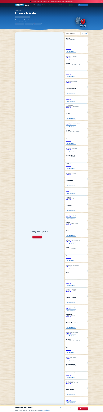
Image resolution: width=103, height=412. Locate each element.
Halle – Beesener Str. (70, 347)
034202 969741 (68, 216)
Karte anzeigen (37, 237)
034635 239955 (68, 124)
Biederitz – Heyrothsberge (71, 163)
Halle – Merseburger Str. (70, 364)
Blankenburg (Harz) (69, 180)
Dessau (67, 230)
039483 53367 (68, 141)
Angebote (44, 4)
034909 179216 (68, 40)
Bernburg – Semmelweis (70, 155)
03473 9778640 (68, 82)
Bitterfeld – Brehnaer (70, 172)
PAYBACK (61, 4)
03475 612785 (68, 258)
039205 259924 (68, 57)
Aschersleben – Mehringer (71, 88)
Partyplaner (55, 4)
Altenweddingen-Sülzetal (71, 55)
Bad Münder (68, 130)
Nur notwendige (65, 408)
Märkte (39, 4)
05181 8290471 (68, 49)
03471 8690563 (68, 157)
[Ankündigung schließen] (101, 1)
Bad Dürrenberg (69, 96)
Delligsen (68, 222)
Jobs (71, 4)
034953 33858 (68, 308)
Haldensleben (68, 339)
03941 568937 (68, 333)
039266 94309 (68, 266)
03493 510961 (68, 174)
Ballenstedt (68, 138)
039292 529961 (68, 166)
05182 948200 (68, 316)
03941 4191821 (68, 325)
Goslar (67, 280)
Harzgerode (68, 397)
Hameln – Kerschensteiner (71, 372)
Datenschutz (44, 237)
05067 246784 (68, 191)
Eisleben (67, 255)
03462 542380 (68, 99)
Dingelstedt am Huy (70, 239)
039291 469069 (68, 199)
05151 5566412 (68, 375)
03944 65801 (68, 182)
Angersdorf (68, 63)
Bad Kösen (68, 113)
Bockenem (68, 188)
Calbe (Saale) (68, 197)
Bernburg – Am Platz (70, 147)
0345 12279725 (68, 350)
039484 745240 (68, 400)
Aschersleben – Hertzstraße (71, 80)
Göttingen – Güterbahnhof (71, 297)
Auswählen (73, 408)
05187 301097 (68, 224)
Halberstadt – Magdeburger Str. (72, 322)
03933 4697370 (68, 274)
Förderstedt (68, 264)
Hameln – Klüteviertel (70, 381)
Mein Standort (84, 33)
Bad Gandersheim (69, 105)
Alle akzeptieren (82, 408)
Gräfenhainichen (69, 306)
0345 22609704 (68, 358)
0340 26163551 (68, 233)
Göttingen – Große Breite (71, 289)
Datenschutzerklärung (45, 410)
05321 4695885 (68, 283)
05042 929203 (68, 132)
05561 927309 (68, 249)
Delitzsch (67, 214)
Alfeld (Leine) (68, 46)
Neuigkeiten (33, 4)
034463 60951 (68, 116)
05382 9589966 (68, 107)
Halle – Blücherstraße (70, 356)
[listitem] (76, 41)
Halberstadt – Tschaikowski (71, 331)
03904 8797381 (68, 341)
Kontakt (66, 4)
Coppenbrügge (69, 205)
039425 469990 (68, 241)
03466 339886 (68, 74)
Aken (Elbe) (68, 38)
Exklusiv (49, 4)
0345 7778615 (68, 366)
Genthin (67, 272)
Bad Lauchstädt (69, 122)
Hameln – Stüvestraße (70, 389)
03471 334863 (68, 149)
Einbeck (67, 247)
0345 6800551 (68, 65)
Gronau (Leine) (69, 314)
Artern (67, 71)
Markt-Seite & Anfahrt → (71, 43)
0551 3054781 (68, 291)
